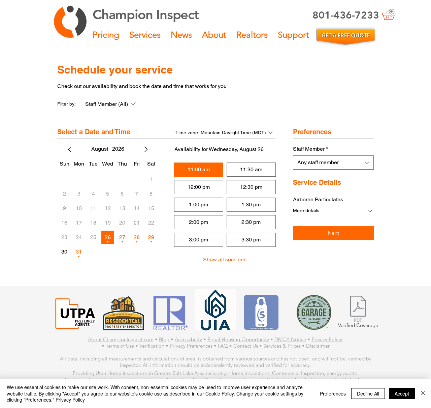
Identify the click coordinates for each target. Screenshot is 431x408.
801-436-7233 (345, 15)
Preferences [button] (333, 393)
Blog (165, 339)
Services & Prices (282, 346)
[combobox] (333, 162)
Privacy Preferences (191, 346)
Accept (402, 393)
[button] (106, 35)
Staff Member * (310, 149)
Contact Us (245, 346)
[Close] (423, 393)
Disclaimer (318, 346)
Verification (151, 346)
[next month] (146, 149)
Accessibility (188, 339)
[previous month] (70, 149)
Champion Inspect (146, 14)
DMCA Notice (290, 339)
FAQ (223, 346)
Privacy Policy (327, 339)
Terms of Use (120, 346)
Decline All (368, 393)
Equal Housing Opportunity (238, 339)
